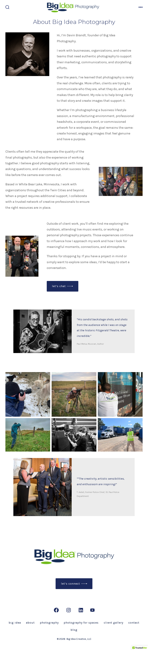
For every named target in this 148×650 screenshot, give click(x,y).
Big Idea (15, 622)
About (30, 622)
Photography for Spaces (81, 622)
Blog (74, 629)
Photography (49, 622)
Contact (133, 622)
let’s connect (70, 583)
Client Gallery (113, 622)
